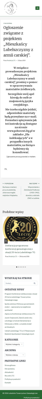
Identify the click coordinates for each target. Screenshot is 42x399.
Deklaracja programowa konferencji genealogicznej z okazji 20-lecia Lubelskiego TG (20, 248)
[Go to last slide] (6, 241)
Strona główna (10, 365)
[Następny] (36, 241)
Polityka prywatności (12, 379)
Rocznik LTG (9, 376)
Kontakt (8, 382)
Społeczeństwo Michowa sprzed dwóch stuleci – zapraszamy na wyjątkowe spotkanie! (19, 307)
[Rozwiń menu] (37, 8)
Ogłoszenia (7, 23)
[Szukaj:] (21, 283)
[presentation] (21, 229)
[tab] (16, 267)
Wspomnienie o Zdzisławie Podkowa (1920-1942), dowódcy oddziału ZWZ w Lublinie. (31, 191)
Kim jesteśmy (10, 369)
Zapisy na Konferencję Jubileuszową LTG (20, 314)
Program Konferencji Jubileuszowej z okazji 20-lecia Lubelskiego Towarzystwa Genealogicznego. (21, 297)
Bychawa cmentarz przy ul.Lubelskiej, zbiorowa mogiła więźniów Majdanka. (10, 189)
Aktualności (9, 372)
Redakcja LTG (11, 60)
